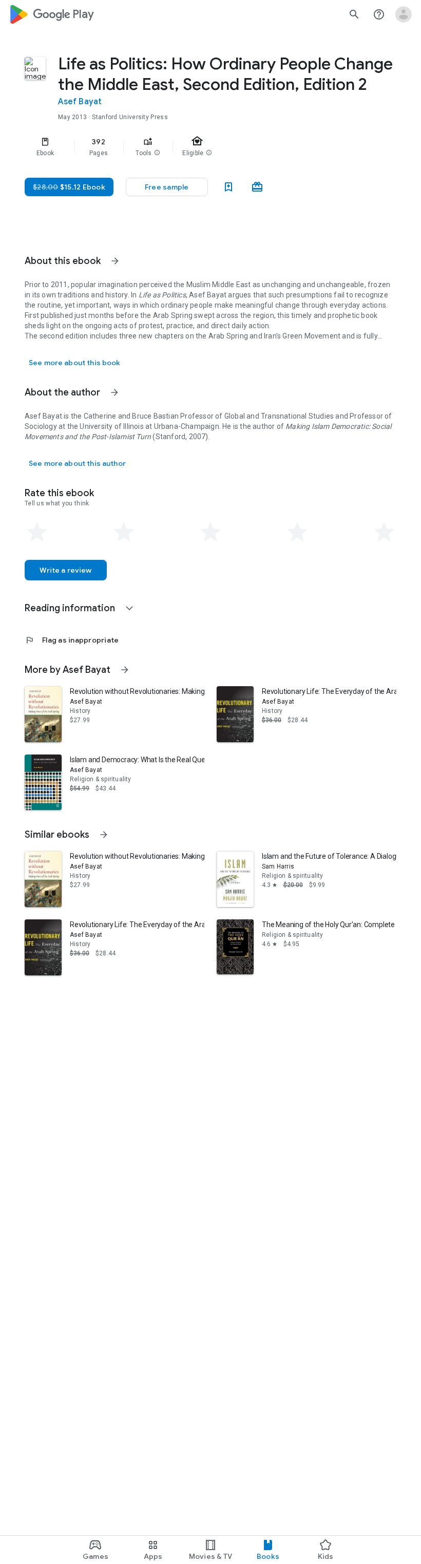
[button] (157, 153)
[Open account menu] (403, 14)
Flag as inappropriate (72, 640)
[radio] (37, 532)
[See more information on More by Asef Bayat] (124, 669)
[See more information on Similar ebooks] (103, 834)
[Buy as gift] (257, 187)
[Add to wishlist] (228, 187)
